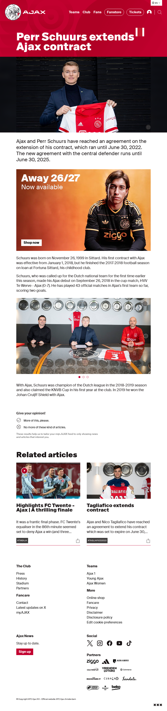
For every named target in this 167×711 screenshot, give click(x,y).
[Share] (77, 540)
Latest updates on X (31, 608)
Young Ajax (95, 578)
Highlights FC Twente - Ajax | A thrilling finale (45, 507)
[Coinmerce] (126, 670)
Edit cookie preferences (104, 622)
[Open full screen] (148, 127)
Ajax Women (96, 583)
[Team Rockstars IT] (94, 679)
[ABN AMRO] (121, 661)
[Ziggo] (93, 661)
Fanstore (114, 12)
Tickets (135, 12)
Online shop (96, 598)
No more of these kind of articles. (45, 427)
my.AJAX (23, 613)
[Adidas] (106, 661)
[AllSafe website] (93, 688)
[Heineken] (105, 688)
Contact (22, 603)
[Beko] (116, 688)
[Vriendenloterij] (109, 670)
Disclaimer (95, 613)
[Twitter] (90, 643)
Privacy (92, 608)
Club (86, 12)
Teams (74, 12)
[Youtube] (119, 643)
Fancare (93, 603)
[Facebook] (109, 643)
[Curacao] (111, 679)
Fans (97, 12)
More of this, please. (36, 420)
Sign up (25, 652)
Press (20, 574)
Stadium (22, 583)
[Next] (142, 336)
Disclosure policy (99, 617)
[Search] (159, 12)
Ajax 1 (91, 574)
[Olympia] (93, 670)
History (21, 578)
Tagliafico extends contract (110, 507)
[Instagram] (100, 643)
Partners (22, 588)
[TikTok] (129, 643)
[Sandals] (129, 679)
